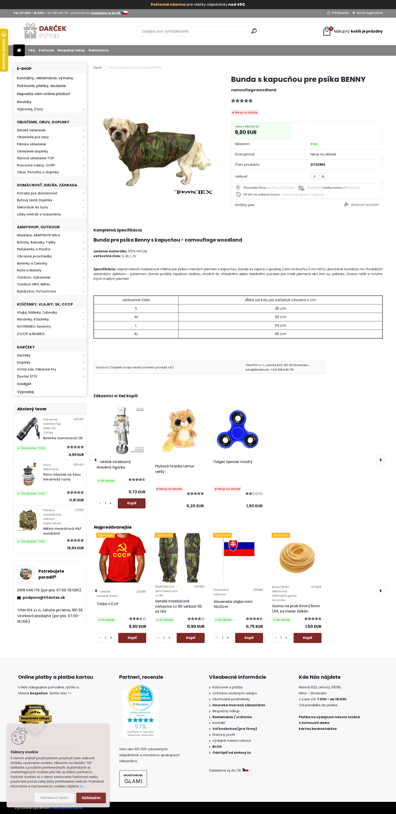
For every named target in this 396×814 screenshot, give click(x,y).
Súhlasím (91, 797)
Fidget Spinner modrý (233, 461)
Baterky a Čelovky (32, 263)
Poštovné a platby (227, 687)
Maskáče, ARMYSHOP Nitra (38, 235)
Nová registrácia (370, 13)
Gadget (24, 383)
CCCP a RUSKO (31, 334)
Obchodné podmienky (231, 699)
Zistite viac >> (60, 693)
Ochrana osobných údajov (234, 693)
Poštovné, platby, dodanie (41, 85)
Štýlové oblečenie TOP (35, 158)
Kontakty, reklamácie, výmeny (45, 78)
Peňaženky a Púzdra (33, 249)
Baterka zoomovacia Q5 (62, 438)
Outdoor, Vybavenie (33, 277)
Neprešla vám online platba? (43, 94)
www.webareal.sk (67, 808)
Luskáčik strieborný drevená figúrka (113, 464)
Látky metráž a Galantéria (39, 214)
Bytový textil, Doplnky (34, 200)
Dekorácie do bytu (32, 207)
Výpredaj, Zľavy (30, 109)
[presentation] (95, 459)
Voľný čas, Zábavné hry (36, 369)
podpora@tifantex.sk (44, 597)
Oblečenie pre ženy (33, 137)
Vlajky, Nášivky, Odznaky (37, 312)
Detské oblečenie (31, 130)
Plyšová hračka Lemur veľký (174, 469)
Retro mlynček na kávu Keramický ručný (62, 476)
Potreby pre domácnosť (37, 193)
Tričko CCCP (107, 604)
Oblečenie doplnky (32, 151)
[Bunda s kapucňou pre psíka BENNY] (155, 136)
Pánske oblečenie (31, 144)
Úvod (97, 67)
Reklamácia (99, 50)
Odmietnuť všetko (54, 798)
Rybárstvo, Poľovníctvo (36, 291)
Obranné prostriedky (34, 256)
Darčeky (23, 355)
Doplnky (23, 362)
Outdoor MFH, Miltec (33, 284)
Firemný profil (224, 734)
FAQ (31, 50)
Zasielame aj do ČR (226, 770)
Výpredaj (25, 392)
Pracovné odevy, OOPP (36, 165)
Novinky (24, 102)
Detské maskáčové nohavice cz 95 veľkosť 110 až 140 (178, 606)
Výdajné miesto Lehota (231, 740)
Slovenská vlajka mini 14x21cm (233, 604)
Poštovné (46, 50)
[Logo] (44, 31)
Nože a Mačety (29, 270)
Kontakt (219, 722)
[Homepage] (19, 50)
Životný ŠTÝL (27, 376)
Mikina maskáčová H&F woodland (62, 531)
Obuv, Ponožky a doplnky (38, 172)
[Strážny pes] (345, 205)
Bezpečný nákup (71, 50)
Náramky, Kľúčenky (33, 319)
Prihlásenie (340, 13)
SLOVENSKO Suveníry (34, 326)
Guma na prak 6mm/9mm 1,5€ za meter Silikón (296, 609)
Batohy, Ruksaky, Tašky (36, 242)
